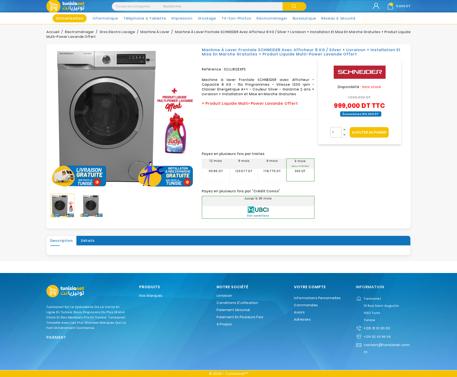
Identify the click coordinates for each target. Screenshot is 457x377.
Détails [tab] (88, 240)
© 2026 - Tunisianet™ (228, 373)
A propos (224, 324)
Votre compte (310, 287)
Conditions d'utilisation (237, 302)
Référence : (212, 69)
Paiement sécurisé (233, 310)
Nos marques (151, 295)
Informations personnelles (317, 298)
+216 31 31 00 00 (376, 328)
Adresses (302, 319)
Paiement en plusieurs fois (240, 317)
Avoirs (299, 312)
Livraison (224, 295)
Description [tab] (61, 240)
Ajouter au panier (369, 132)
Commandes (306, 305)
